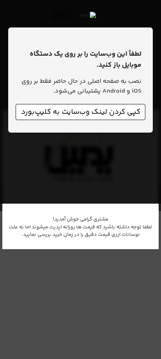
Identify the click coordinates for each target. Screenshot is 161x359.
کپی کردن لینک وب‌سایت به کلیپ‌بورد (80, 112)
